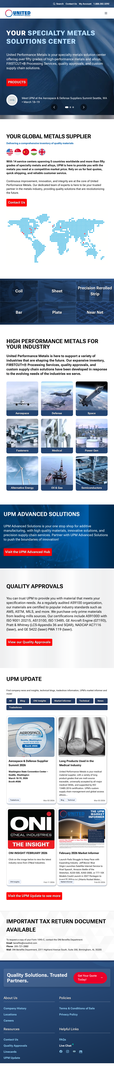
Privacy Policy (68, 1014)
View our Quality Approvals (29, 642)
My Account (85, 3)
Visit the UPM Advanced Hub (27, 552)
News (100, 700)
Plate (57, 312)
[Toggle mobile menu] (106, 13)
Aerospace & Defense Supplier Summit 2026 (28, 763)
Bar (19, 312)
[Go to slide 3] (73, 107)
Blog (22, 700)
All (10, 700)
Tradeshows (15, 707)
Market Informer (62, 700)
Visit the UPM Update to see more (34, 896)
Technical (84, 700)
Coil (19, 291)
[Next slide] (83, 107)
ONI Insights (39, 700)
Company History (15, 1008)
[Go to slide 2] (70, 107)
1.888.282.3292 (101, 3)
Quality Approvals (15, 1045)
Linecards (10, 1051)
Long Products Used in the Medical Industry (76, 763)
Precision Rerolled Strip (95, 291)
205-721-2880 (21, 946)
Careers (9, 1020)
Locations (10, 1014)
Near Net (95, 312)
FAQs (62, 1039)
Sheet (57, 291)
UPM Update (12, 1057)
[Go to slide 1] (66, 107)
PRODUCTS (17, 82)
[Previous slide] (54, 107)
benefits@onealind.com (25, 943)
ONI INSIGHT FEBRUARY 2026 (28, 853)
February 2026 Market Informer (79, 853)
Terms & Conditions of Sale (77, 1008)
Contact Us (71, 3)
